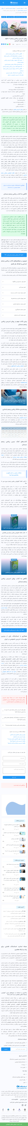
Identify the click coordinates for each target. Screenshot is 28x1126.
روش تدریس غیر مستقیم (19, 737)
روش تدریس (20, 8)
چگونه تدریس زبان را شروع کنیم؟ (17, 741)
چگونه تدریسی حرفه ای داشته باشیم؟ (16, 743)
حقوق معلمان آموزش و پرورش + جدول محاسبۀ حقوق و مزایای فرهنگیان (11, 871)
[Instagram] (22, 1105)
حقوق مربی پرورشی (15, 838)
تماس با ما (23, 1067)
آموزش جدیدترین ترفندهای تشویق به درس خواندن (11, 825)
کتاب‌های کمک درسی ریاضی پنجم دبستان (12, 66)
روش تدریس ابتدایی (10, 8)
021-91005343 (15, 1099)
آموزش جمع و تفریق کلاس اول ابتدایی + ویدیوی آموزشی (11, 896)
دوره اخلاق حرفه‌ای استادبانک (18, 1077)
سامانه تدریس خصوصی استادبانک (17, 1059)
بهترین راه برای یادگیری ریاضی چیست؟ (16, 739)
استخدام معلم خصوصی (20, 1062)
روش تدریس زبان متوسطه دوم (13, 864)
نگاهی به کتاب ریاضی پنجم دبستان (14, 54)
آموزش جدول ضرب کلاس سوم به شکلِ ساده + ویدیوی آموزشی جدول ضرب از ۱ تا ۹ (11, 880)
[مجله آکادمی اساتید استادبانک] (14, 3)
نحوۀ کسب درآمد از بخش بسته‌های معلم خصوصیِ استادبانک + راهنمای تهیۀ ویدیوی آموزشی (15, 923)
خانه (26, 8)
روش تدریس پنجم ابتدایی (20, 17)
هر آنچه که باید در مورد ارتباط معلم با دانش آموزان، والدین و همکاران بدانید (11, 889)
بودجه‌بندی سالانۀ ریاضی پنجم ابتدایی (13, 64)
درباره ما (23, 1064)
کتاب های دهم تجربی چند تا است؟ (12, 851)
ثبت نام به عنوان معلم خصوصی (14, 1124)
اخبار (24, 1082)
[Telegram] (25, 1105)
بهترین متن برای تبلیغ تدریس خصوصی (11, 832)
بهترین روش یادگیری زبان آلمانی (17, 734)
